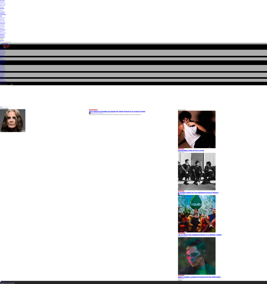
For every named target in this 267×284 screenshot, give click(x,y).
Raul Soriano (182, 151)
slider (96, 109)
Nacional (2, 31)
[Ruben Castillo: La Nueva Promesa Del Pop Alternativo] (197, 255)
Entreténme (2, 22)
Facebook (2, 35)
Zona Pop (2, 23)
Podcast (2, 34)
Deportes (2, 19)
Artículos (2, 6)
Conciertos (2, 11)
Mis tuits (2, 40)
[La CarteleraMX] (4, 43)
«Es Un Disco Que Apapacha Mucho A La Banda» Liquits (199, 235)
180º (1, 16)
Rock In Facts (3, 3)
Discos (1, 10)
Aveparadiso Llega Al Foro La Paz (191, 150)
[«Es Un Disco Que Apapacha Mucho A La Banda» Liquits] (197, 213)
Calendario (3, 14)
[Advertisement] (133, 95)
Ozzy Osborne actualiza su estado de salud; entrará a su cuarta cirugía (117, 111)
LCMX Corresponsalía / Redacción (97, 112)
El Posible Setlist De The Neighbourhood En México (198, 192)
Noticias (2, 0)
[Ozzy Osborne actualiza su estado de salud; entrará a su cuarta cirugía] (12, 120)
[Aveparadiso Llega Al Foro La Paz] (197, 129)
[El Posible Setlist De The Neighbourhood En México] (197, 171)
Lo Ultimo (2, 25)
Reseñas (2, 8)
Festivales (2, 29)
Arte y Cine (2, 20)
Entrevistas (2, 5)
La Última (2, 2)
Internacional (3, 32)
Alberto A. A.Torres (183, 236)
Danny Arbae (182, 194)
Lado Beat (2, 17)
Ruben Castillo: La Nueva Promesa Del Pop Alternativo (199, 277)
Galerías (2, 13)
